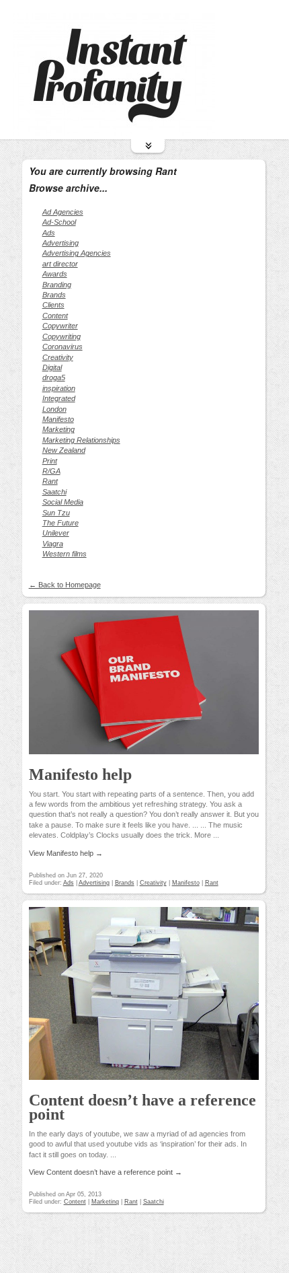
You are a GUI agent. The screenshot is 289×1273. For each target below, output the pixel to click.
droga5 (53, 377)
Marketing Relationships (81, 440)
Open (148, 146)
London (54, 409)
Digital (52, 367)
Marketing (58, 429)
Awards (54, 274)
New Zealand (63, 450)
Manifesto (58, 419)
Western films (64, 554)
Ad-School (59, 222)
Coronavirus (62, 346)
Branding (56, 285)
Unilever (55, 533)
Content (55, 316)
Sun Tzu (56, 513)
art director (60, 264)
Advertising (60, 243)
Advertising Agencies (76, 253)
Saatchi (54, 492)
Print (49, 461)
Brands (54, 295)
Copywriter (60, 326)
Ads (48, 233)
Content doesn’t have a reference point (142, 1107)
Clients (53, 305)
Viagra (52, 544)
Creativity (57, 357)
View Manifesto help (66, 853)
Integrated (58, 398)
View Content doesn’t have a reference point (105, 1172)
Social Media (62, 502)
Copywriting (61, 336)
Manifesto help (80, 774)
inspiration (58, 388)
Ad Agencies (62, 212)
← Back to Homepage (65, 585)
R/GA (51, 471)
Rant (50, 481)
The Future (60, 523)
